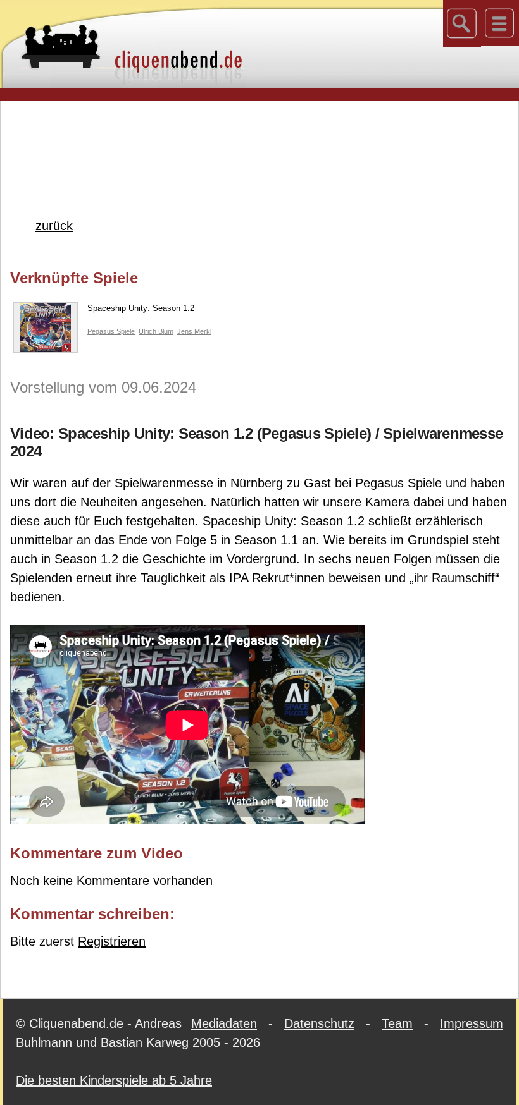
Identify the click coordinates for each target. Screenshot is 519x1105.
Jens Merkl (194, 331)
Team (397, 1023)
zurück (54, 226)
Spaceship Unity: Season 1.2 (140, 308)
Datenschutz (319, 1023)
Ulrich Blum (156, 331)
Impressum (471, 1023)
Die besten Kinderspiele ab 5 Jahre (114, 1080)
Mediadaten (224, 1023)
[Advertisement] (259, 138)
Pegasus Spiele (111, 331)
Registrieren (112, 941)
